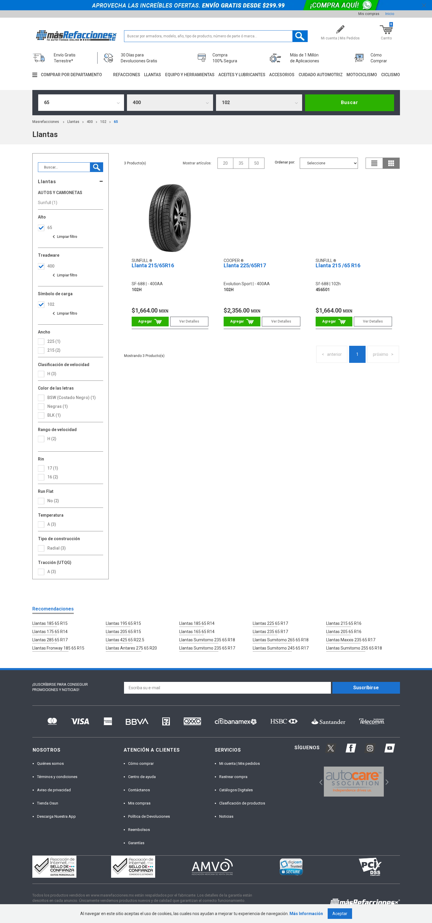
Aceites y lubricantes (241, 74)
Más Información (306, 913)
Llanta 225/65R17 (245, 265)
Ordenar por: (285, 162)
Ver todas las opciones (64, 236)
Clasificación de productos (242, 803)
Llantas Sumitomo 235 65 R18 (207, 639)
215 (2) (54, 350)
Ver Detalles (189, 321)
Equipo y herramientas (190, 74)
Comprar (150, 321)
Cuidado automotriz (321, 74)
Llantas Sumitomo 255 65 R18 (354, 648)
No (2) (53, 500)
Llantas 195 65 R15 (123, 623)
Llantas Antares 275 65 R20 (131, 648)
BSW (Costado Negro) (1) (71, 397)
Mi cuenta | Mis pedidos (239, 763)
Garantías (136, 843)
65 (116, 122)
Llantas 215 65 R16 (343, 623)
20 (225, 163)
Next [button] (386, 781)
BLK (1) (54, 415)
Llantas (152, 74)
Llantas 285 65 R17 (50, 639)
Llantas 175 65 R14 (50, 631)
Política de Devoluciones (149, 816)
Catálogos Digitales (236, 790)
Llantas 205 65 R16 (343, 631)
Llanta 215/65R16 (153, 265)
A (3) (51, 571)
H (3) (51, 373)
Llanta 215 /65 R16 (338, 265)
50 (256, 163)
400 (90, 122)
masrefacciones (45, 122)
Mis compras (368, 14)
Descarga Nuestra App (56, 816)
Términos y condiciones (57, 777)
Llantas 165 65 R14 (197, 631)
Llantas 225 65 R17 (270, 623)
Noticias (226, 816)
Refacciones (126, 74)
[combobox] (81, 102)
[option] (354, 782)
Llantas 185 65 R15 (50, 623)
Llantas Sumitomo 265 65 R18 (281, 639)
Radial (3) (56, 548)
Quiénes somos (50, 763)
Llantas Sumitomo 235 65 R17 (207, 648)
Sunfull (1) (47, 202)
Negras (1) (57, 406)
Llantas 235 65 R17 (270, 631)
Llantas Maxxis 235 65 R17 (350, 639)
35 (241, 163)
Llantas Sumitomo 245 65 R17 (281, 648)
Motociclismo (361, 74)
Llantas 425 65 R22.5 (125, 639)
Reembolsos (139, 829)
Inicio (389, 14)
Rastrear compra (233, 777)
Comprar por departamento (71, 74)
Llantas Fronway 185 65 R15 (58, 648)
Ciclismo (390, 74)
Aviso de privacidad (54, 790)
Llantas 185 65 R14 (197, 623)
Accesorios (281, 74)
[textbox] (216, 36)
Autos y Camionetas (60, 193)
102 (103, 122)
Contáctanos (139, 790)
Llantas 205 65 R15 (123, 631)
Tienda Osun (47, 803)
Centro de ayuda (142, 777)
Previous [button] (319, 781)
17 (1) (52, 468)
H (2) (51, 438)
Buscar (349, 102)
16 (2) (52, 477)
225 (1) (54, 341)
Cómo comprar (141, 763)
